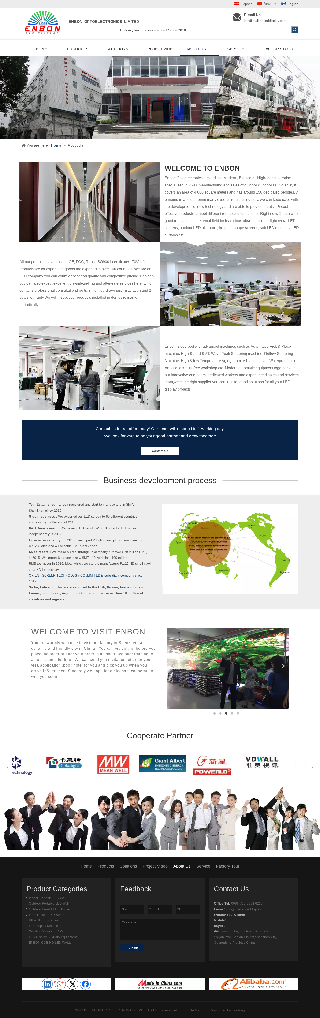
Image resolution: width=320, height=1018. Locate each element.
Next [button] (311, 766)
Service (203, 866)
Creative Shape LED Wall (47, 931)
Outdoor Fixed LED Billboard (50, 909)
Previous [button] (8, 766)
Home (86, 866)
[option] (36, 764)
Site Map (194, 1010)
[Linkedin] (47, 984)
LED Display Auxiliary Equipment (53, 937)
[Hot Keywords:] (294, 29)
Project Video (155, 866)
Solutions (128, 866)
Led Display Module (43, 926)
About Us (182, 866)
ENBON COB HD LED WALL (50, 942)
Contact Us (160, 451)
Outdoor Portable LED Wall (49, 903)
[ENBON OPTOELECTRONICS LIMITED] (160, 984)
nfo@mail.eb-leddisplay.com (265, 20)
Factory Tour (227, 866)
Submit (132, 948)
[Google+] (60, 984)
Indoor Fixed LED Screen (47, 915)
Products (105, 866)
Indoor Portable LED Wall (47, 898)
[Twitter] (72, 984)
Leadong (238, 1010)
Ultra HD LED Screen (44, 920)
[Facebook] (85, 984)
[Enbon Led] (253, 984)
